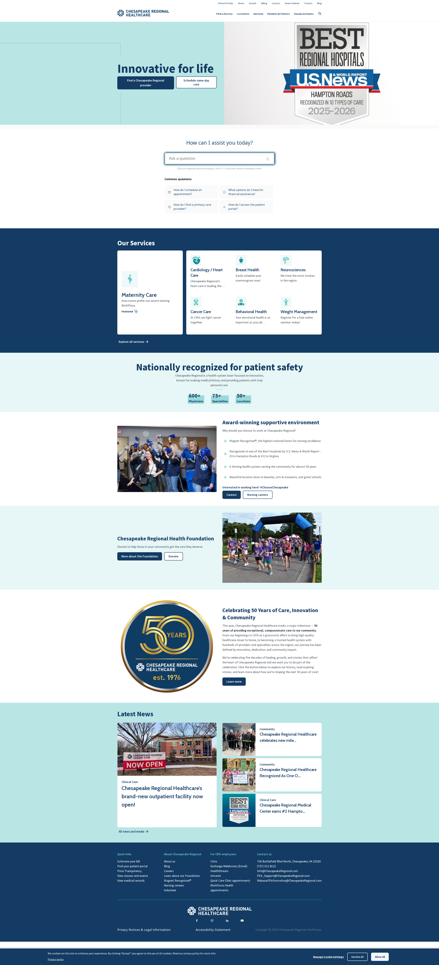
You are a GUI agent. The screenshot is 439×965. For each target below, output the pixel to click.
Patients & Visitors (278, 13)
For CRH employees (223, 854)
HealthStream (219, 871)
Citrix (213, 861)
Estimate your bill (128, 861)
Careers (232, 495)
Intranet (215, 876)
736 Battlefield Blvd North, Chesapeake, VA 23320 (289, 861)
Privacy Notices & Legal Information (143, 930)
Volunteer (170, 890)
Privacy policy (56, 959)
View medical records (131, 880)
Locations (243, 13)
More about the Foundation (139, 556)
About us (169, 861)
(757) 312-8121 (266, 866)
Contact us (264, 854)
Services (258, 13)
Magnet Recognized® (177, 880)
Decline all (357, 956)
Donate (174, 556)
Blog (167, 866)
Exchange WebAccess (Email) (228, 866)
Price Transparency (129, 871)
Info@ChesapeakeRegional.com (277, 871)
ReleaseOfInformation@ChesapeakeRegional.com (289, 880)
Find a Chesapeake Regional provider (145, 82)
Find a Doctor (224, 13)
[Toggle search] (320, 13)
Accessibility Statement (213, 930)
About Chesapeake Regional (182, 854)
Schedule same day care (196, 82)
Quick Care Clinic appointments (230, 880)
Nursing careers (257, 495)
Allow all (380, 956)
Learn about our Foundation (182, 876)
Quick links (124, 854)
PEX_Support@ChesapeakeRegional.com (283, 876)
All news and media (131, 831)
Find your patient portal (132, 866)
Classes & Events (303, 13)
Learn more (234, 681)
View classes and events (132, 876)
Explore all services (131, 342)
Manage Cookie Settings (328, 956)
